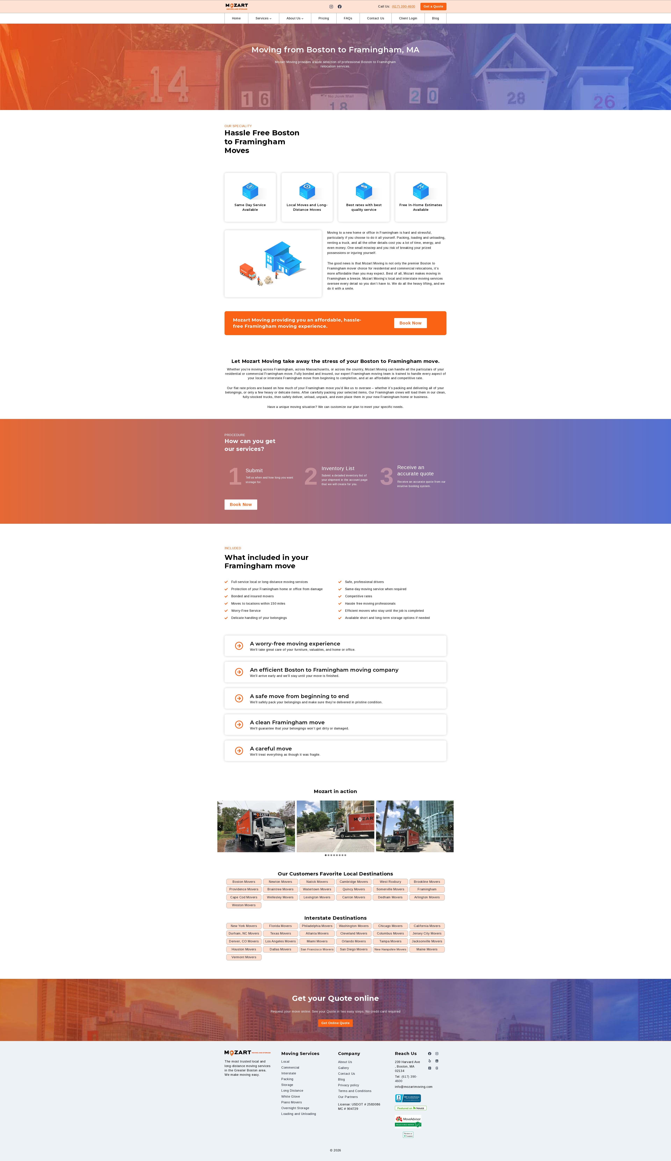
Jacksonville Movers (427, 941)
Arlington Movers (427, 897)
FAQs (348, 18)
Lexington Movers (317, 897)
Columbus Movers (390, 933)
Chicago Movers (390, 926)
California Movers (427, 926)
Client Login (408, 18)
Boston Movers (244, 881)
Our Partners (348, 1097)
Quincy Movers (354, 889)
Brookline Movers (427, 881)
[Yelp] (430, 1061)
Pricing (324, 18)
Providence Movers (243, 889)
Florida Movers (280, 926)
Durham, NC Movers (244, 933)
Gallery (343, 1068)
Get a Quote (433, 6)
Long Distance (292, 1090)
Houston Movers (244, 949)
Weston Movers (243, 905)
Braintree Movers (281, 889)
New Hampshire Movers (390, 949)
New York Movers (244, 926)
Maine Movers (427, 949)
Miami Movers (317, 941)
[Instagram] (331, 6)
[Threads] (437, 1068)
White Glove (290, 1096)
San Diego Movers (354, 949)
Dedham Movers (390, 897)
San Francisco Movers (317, 949)
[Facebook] (339, 6)
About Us (345, 1062)
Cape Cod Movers (243, 897)
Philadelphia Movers (317, 926)
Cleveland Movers (353, 933)
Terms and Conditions (354, 1091)
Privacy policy (348, 1085)
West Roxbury (390, 881)
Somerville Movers (390, 889)
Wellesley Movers (280, 897)
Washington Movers (354, 926)
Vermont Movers (244, 957)
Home (236, 18)
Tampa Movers (390, 941)
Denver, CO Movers (244, 941)
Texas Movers (280, 933)
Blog (435, 18)
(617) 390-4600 (403, 6)
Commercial (290, 1067)
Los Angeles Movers (280, 941)
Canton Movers (353, 897)
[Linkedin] (437, 1061)
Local (285, 1061)
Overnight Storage (295, 1108)
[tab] (326, 855)
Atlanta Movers (317, 933)
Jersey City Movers (427, 933)
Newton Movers (280, 881)
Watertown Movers (317, 889)
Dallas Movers (280, 949)
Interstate (288, 1073)
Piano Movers (291, 1102)
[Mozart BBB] (408, 1098)
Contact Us (375, 18)
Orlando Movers (354, 941)
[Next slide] (451, 826)
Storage (287, 1085)
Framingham (427, 889)
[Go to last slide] (220, 826)
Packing (287, 1079)
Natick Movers (317, 881)
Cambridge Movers (354, 881)
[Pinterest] (430, 1068)
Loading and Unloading (298, 1114)
